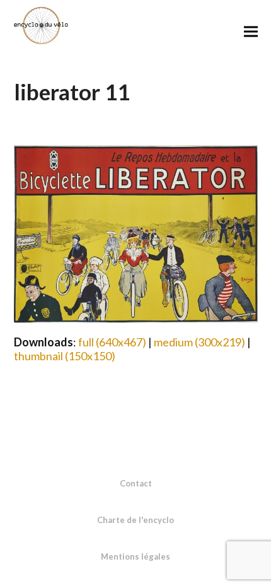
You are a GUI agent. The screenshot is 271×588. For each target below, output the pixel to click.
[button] (251, 31)
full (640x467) (112, 342)
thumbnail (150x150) (64, 356)
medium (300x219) (199, 342)
